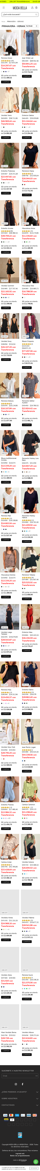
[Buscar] (36, 14)
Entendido (34, 1168)
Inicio (3, 21)
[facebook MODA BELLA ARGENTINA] (22, 1084)
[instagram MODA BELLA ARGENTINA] (16, 1084)
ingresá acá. (20, 1154)
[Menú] (4, 8)
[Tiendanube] (20, 1161)
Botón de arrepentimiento (20, 1156)
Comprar (6, 82)
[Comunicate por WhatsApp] (35, 1161)
